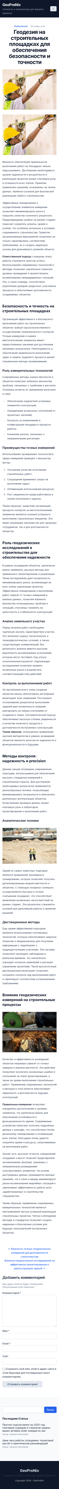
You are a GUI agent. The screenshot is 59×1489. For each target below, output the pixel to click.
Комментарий (11, 1292)
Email (6, 1343)
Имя (5, 1330)
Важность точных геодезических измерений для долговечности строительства (29, 1252)
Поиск (50, 1409)
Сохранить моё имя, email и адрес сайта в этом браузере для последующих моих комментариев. (29, 1372)
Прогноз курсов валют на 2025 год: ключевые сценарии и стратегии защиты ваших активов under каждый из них (26, 1427)
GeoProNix (11, 5)
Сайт (5, 1356)
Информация (21, 26)
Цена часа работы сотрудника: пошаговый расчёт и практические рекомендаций (27, 1442)
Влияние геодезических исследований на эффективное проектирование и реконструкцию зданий (30, 1264)
